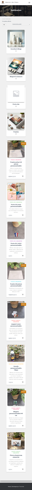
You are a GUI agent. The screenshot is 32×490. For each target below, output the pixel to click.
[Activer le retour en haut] (29, 487)
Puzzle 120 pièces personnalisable (16, 285)
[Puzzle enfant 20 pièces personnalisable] (16, 148)
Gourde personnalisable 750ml (16, 368)
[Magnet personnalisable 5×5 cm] (16, 397)
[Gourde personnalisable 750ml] (16, 353)
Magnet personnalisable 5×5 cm (16, 413)
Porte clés (13, 202)
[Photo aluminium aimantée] (16, 440)
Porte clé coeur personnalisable (16, 205)
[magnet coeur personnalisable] (16, 309)
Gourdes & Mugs (13, 364)
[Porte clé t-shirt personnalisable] (16, 230)
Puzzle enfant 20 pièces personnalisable (16, 164)
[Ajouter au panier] (22, 176)
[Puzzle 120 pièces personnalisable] (16, 270)
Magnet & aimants (16, 320)
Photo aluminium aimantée (16, 456)
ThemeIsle (21, 486)
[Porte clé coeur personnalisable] (16, 191)
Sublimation (18, 159)
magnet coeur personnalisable (16, 325)
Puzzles (13, 159)
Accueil (3, 19)
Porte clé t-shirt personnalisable (16, 244)
